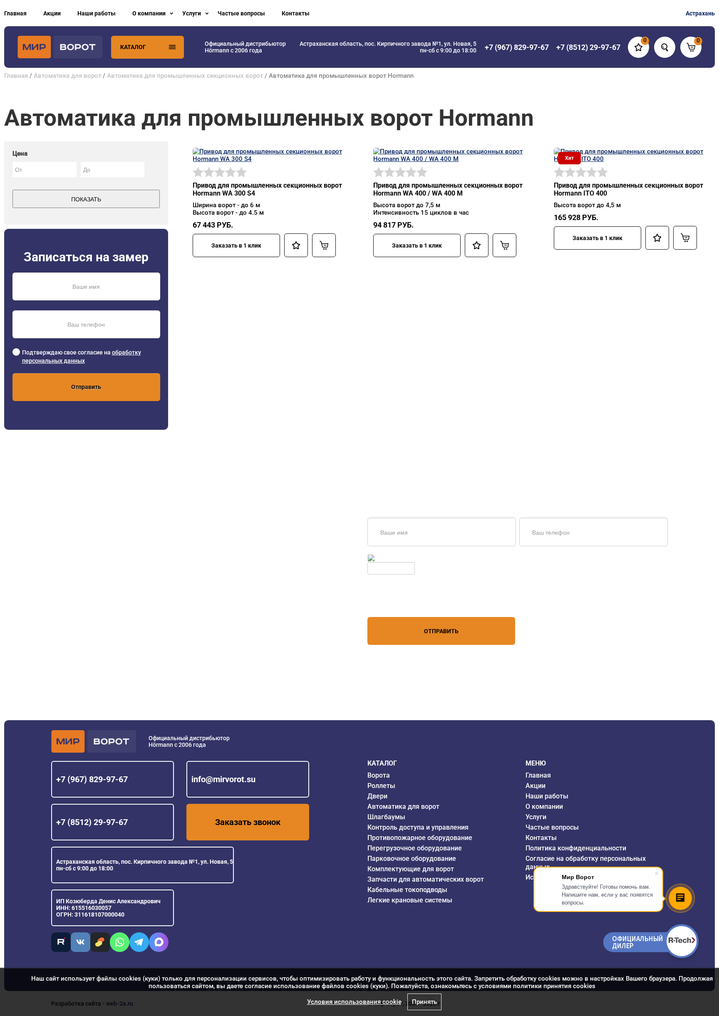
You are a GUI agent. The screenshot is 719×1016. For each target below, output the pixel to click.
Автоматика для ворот (67, 75)
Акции (52, 13)
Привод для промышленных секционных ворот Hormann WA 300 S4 (267, 189)
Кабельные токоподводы (407, 890)
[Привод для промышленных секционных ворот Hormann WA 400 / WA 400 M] (450, 155)
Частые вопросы (241, 13)
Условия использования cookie (354, 1002)
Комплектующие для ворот (410, 869)
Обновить (389, 558)
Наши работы (96, 13)
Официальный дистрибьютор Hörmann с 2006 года (245, 47)
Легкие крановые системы (409, 900)
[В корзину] (324, 245)
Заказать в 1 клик (236, 245)
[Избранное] (296, 245)
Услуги (191, 13)
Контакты (296, 13)
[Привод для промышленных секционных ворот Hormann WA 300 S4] (270, 155)
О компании (149, 13)
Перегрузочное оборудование (414, 848)
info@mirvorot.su (223, 779)
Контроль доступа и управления (418, 827)
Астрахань (700, 13)
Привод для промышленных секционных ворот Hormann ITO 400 (628, 189)
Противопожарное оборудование (419, 838)
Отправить (86, 387)
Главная (15, 13)
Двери (377, 796)
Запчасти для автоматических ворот (425, 879)
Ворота (378, 775)
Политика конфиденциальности (576, 848)
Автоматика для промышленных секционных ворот (186, 75)
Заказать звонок (247, 822)
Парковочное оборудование (411, 858)
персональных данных (398, 601)
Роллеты (381, 786)
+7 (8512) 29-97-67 (92, 822)
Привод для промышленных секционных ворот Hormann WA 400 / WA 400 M (448, 189)
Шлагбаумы (386, 817)
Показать (86, 199)
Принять (424, 1002)
